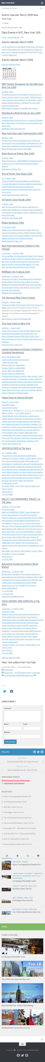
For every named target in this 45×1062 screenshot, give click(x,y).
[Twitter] (38, 751)
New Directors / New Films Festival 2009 (16, 319)
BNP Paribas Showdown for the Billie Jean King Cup (20, 108)
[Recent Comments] (27, 855)
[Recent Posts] (7, 855)
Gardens (20, 898)
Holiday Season (18, 873)
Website (7, 732)
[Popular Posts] (17, 855)
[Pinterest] (41, 751)
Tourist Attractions (30, 909)
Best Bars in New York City (13, 807)
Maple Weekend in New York (12, 241)
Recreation (27, 876)
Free (14, 898)
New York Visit (8, 2)
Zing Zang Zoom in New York (12, 345)
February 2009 (7, 65)
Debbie (6, 23)
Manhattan (38, 873)
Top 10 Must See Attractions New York (18, 818)
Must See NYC (17, 876)
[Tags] (38, 855)
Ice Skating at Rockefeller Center (15, 802)
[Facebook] (34, 751)
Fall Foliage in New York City (14, 812)
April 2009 (16, 65)
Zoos (31, 898)
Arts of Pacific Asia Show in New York (15, 195)
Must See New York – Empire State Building (19, 834)
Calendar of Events (10, 8)
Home (4, 37)
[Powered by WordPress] (14, 1050)
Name (6, 724)
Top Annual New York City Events (13, 47)
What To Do (36, 876)
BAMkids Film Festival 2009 (12, 293)
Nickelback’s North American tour (13, 129)
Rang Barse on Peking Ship (11, 169)
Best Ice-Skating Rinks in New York (16, 839)
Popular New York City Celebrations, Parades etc (25, 50)
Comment (8, 708)
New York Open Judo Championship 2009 (16, 149)
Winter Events (18, 878)
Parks (26, 898)
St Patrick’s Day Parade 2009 (12, 218)
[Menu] (42, 3)
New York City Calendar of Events (13, 52)
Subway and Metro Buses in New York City (19, 823)
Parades (25, 862)
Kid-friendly (29, 873)
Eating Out (16, 886)
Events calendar (13, 37)
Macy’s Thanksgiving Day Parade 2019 (17, 796)
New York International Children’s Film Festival (18, 267)
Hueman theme (34, 1050)
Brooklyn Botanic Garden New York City (18, 844)
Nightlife (24, 886)
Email (25, 724)
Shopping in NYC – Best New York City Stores (20, 828)
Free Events (17, 862)
